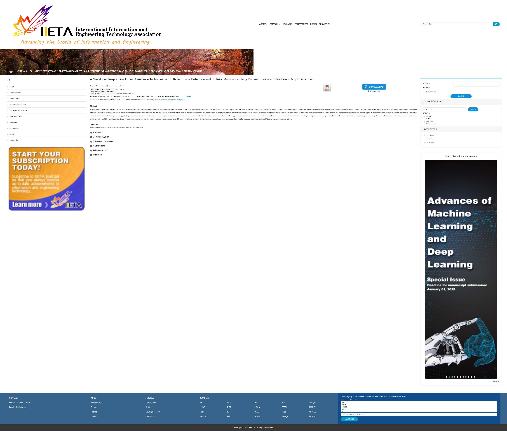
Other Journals (431, 124)
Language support (152, 412)
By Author (429, 121)
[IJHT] (419, 402)
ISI (228, 412)
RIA (283, 403)
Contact (94, 417)
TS (31, 71)
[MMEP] (419, 404)
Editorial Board (15, 98)
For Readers (430, 135)
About (262, 24)
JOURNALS (205, 398)
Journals (287, 24)
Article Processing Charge (18, 110)
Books (313, 24)
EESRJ (284, 407)
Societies (94, 407)
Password (426, 87)
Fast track (149, 407)
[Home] (87, 24)
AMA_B (312, 403)
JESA (256, 403)
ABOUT (94, 398)
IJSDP (202, 407)
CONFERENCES (301, 24)
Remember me (431, 92)
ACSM (229, 403)
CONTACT (13, 398)
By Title (428, 119)
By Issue (428, 116)
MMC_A (312, 412)
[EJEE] (419, 409)
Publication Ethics (16, 116)
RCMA (257, 407)
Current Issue (14, 128)
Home (11, 71)
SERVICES (149, 398)
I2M (229, 417)
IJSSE (256, 412)
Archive (12, 134)
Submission (324, 24)
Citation (188, 96)
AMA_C (312, 407)
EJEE (229, 407)
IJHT (202, 412)
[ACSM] (419, 407)
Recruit (94, 412)
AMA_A (285, 417)
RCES (284, 412)
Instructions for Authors (18, 104)
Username (426, 83)
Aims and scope (15, 92)
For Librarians (430, 142)
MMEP (203, 417)
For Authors (430, 139)
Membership (96, 403)
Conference (150, 417)
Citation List (14, 140)
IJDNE (257, 417)
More (496, 381)
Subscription (150, 403)
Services (274, 24)
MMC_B (312, 417)
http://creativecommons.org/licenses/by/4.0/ (169, 100)
